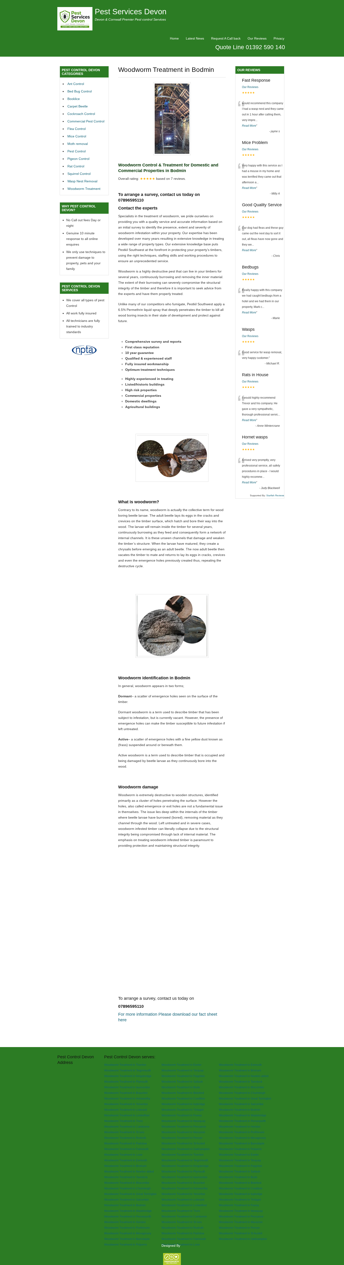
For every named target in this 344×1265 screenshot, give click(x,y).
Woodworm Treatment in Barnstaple (241, 1143)
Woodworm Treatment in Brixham (240, 1070)
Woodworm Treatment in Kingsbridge (127, 1075)
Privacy (279, 38)
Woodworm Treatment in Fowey (181, 1115)
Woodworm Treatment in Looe (123, 1154)
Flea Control (76, 129)
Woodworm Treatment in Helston (239, 1126)
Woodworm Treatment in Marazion (183, 1132)
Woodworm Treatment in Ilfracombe (241, 1087)
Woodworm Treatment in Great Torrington (245, 1098)
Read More (249, 125)
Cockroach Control (81, 114)
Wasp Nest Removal (82, 181)
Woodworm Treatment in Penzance (183, 1126)
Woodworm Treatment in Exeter (181, 1064)
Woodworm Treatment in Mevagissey (242, 1137)
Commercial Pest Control (85, 121)
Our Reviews (257, 38)
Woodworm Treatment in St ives (124, 1132)
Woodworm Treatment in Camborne (127, 1126)
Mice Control (76, 136)
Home (174, 38)
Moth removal (77, 144)
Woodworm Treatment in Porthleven (241, 1132)
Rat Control (75, 166)
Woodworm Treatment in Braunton (126, 1092)
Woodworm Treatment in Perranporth (242, 1120)
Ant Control (75, 84)
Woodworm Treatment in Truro (123, 1120)
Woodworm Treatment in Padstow (125, 1143)
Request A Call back (226, 38)
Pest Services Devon (130, 11)
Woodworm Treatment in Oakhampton (185, 1149)
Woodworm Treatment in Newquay (183, 1120)
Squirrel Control (79, 174)
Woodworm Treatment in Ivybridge (183, 1104)
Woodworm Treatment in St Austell (183, 1143)
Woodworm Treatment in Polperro (240, 1149)
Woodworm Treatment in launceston (127, 1087)
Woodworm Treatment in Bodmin (239, 1109)
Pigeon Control (78, 159)
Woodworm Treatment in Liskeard (125, 1109)
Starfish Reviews (275, 495)
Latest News (195, 38)
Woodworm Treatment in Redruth (125, 1137)
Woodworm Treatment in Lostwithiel (127, 1115)
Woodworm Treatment (83, 189)
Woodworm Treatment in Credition (183, 1098)
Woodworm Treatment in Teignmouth (127, 1070)
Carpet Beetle (77, 106)
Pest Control (76, 151)
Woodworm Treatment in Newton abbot (243, 1075)
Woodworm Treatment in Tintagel (182, 1109)
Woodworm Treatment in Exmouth (240, 1064)
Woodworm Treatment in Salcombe (241, 1104)
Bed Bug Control (79, 91)
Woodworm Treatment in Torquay (182, 1070)
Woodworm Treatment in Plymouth (126, 1081)
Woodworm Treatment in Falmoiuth (126, 1149)
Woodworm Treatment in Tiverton (125, 1064)
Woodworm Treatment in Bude (180, 1087)
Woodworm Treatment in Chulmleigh (242, 1092)
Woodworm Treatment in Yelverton (126, 1104)
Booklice (73, 99)
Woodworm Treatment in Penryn (181, 1137)
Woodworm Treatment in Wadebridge (242, 1115)
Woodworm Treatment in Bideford (182, 1092)
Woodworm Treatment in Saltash (182, 1081)
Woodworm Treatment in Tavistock (240, 1081)
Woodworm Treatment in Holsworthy (127, 1098)
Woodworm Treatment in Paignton (183, 1075)
